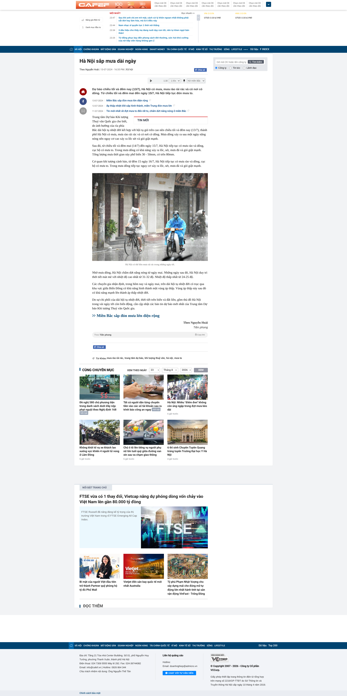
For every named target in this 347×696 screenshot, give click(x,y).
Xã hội (129, 69)
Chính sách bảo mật (90, 693)
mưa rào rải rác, (115, 358)
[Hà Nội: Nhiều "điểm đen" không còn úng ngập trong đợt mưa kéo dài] (187, 387)
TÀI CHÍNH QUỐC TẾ (177, 49)
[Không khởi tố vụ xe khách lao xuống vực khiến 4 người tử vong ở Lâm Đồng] (100, 432)
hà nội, (170, 358)
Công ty (222, 67)
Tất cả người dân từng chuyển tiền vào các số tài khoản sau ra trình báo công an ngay (142, 406)
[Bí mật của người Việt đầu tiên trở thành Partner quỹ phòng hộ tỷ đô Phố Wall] (100, 566)
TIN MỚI (143, 120)
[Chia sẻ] (83, 101)
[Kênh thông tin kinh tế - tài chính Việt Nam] (113, 5)
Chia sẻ (201, 70)
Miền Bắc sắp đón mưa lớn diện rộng (127, 100)
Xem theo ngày (137, 370)
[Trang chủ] (71, 49)
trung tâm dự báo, (134, 358)
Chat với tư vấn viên (180, 673)
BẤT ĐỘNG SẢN (108, 49)
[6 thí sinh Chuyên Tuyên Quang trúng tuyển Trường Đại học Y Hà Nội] (187, 432)
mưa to (178, 358)
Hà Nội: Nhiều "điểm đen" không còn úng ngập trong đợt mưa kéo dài (187, 406)
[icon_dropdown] (268, 4)
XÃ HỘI (78, 49)
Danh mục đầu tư (93, 27)
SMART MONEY (157, 49)
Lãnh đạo (251, 67)
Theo (149, 335)
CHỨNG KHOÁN (91, 49)
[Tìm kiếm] (256, 62)
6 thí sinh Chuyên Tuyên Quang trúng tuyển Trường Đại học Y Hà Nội (187, 451)
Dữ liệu (254, 49)
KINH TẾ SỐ (201, 49)
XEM (201, 370)
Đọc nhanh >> (188, 13)
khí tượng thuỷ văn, (155, 358)
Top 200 (272, 645)
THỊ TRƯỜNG (215, 49)
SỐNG (227, 49)
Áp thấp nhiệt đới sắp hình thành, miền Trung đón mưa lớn (139, 105)
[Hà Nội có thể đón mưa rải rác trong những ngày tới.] (150, 217)
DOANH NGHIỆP (126, 49)
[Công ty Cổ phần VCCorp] (239, 658)
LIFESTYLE (237, 49)
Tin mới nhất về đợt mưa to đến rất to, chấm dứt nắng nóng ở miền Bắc (146, 111)
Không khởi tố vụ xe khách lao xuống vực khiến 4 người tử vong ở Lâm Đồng (99, 451)
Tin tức (236, 67)
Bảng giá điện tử (93, 20)
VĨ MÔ (191, 49)
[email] (83, 111)
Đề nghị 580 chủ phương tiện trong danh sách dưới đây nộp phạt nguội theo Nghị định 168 (98, 406)
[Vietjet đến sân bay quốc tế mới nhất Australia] (143, 566)
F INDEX (264, 49)
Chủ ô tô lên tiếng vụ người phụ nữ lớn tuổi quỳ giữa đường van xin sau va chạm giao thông (142, 451)
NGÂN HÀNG (141, 49)
